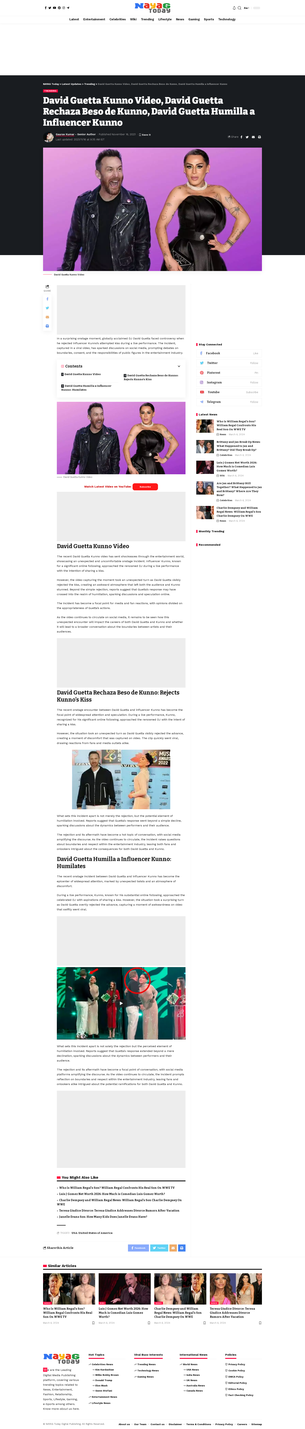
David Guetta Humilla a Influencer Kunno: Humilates (86, 388)
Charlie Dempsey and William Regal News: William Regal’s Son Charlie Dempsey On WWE (239, 511)
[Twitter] (49, 7)
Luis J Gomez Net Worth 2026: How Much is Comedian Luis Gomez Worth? (112, 1194)
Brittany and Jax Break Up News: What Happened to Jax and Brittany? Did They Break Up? (239, 445)
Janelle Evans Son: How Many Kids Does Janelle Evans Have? (103, 1216)
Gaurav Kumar (65, 134)
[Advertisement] (152, 49)
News (223, 434)
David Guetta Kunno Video (82, 374)
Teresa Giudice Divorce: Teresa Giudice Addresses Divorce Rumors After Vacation (119, 1210)
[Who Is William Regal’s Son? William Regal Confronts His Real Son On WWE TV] (205, 426)
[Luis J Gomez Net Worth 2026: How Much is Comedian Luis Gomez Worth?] (205, 467)
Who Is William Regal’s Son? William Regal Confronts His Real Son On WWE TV (117, 1187)
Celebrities (226, 455)
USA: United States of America (92, 1233)
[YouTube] (54, 7)
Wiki (222, 475)
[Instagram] (64, 7)
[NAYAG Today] (152, 8)
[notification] (234, 8)
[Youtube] (229, 392)
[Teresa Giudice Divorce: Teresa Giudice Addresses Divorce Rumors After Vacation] (236, 1289)
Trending (50, 91)
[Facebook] (45, 7)
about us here (69, 1408)
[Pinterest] (59, 7)
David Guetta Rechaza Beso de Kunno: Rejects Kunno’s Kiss (151, 377)
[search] (239, 8)
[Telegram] (68, 7)
